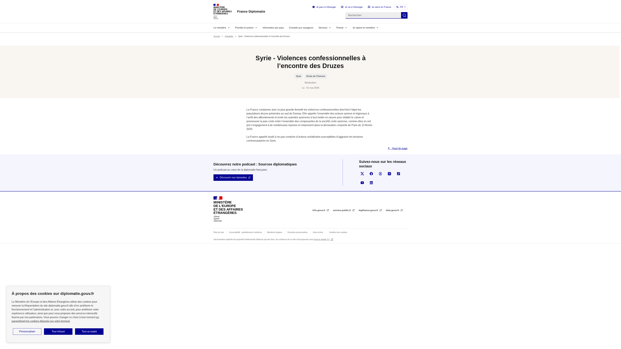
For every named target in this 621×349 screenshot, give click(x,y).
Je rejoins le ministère (364, 27)
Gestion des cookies (338, 232)
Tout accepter (89, 331)
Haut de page (399, 148)
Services (323, 27)
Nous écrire (318, 232)
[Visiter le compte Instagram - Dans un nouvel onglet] (389, 173)
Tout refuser (58, 331)
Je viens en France (381, 7)
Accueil (216, 36)
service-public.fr (342, 210)
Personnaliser (27, 331)
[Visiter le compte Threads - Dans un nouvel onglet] (380, 173)
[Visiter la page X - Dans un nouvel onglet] (362, 173)
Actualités (229, 36)
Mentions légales (274, 232)
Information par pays (273, 27)
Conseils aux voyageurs (301, 27)
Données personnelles (298, 232)
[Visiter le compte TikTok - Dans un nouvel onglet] (398, 173)
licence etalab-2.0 (322, 239)
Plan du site (218, 232)
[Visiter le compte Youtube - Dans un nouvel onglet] (362, 183)
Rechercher (404, 15)
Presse (339, 27)
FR (401, 7)
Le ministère (219, 27)
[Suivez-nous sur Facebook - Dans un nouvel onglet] (371, 173)
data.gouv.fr (393, 210)
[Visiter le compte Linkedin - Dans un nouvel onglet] (371, 183)
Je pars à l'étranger (326, 7)
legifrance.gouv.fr (369, 210)
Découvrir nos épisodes (233, 177)
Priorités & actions (244, 27)
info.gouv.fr (319, 210)
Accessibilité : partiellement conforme (245, 232)
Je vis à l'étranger (354, 7)
